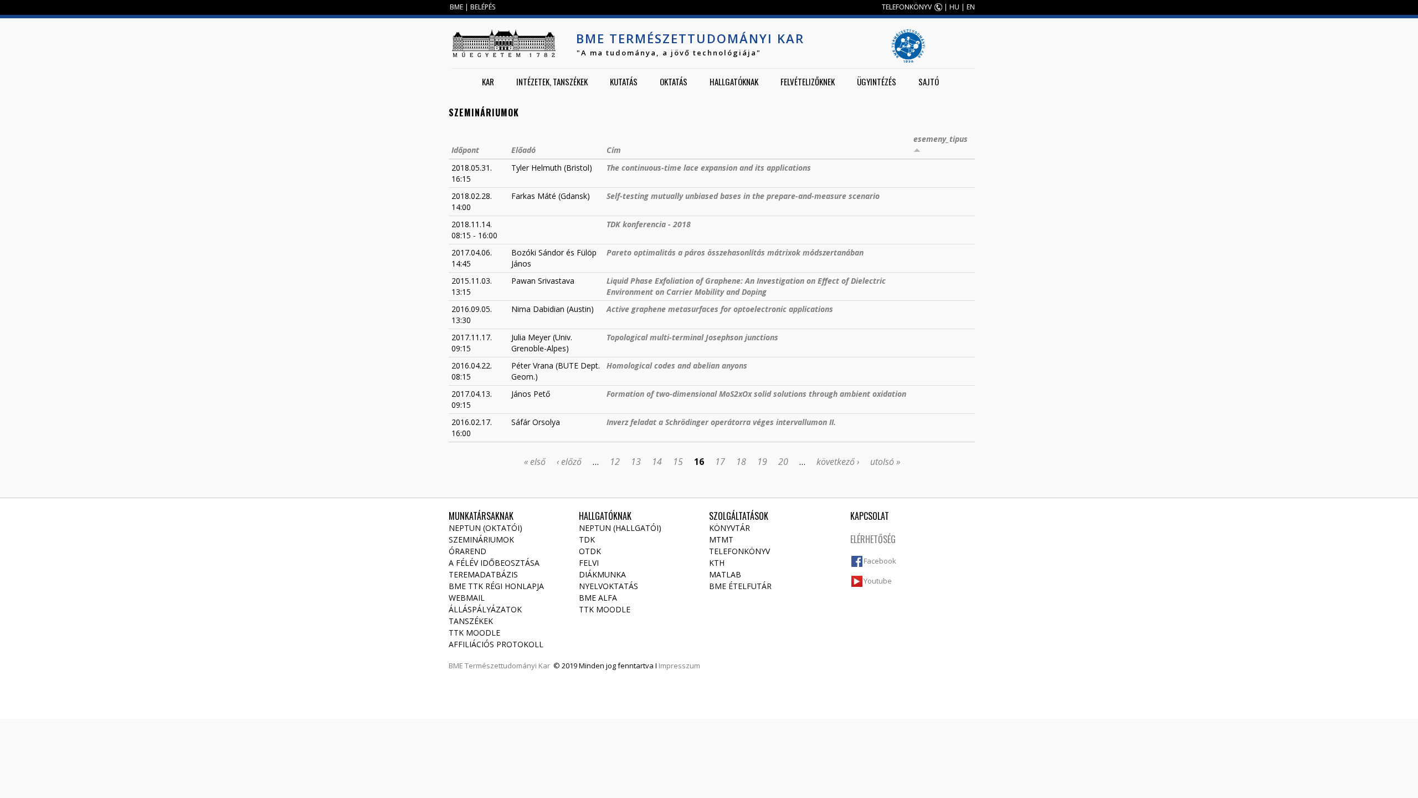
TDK (587, 539)
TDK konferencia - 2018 (649, 224)
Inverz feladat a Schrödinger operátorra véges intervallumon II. (721, 422)
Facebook (880, 561)
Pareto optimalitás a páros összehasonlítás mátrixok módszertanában (735, 252)
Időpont (465, 150)
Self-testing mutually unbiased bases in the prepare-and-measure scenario (743, 196)
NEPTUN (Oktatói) (485, 528)
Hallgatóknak (734, 81)
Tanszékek (471, 621)
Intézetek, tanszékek (552, 81)
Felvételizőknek (807, 81)
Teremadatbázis (483, 574)
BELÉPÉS (482, 7)
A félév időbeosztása (494, 562)
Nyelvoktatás (608, 586)
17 (720, 462)
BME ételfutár (740, 586)
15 (678, 462)
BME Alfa (598, 597)
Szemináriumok (481, 539)
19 (762, 462)
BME (456, 7)
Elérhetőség (873, 539)
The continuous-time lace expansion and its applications (709, 167)
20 (783, 462)
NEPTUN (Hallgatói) (620, 528)
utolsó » (885, 462)
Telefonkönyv (739, 551)
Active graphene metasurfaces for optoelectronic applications (720, 309)
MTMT (721, 539)
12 (615, 462)
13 (636, 462)
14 (657, 462)
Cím (614, 150)
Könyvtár (729, 528)
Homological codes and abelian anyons (677, 365)
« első (535, 462)
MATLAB (725, 574)
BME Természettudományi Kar (690, 38)
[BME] (503, 43)
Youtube (878, 581)
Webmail (467, 597)
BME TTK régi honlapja (496, 586)
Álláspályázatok (485, 609)
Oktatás (673, 81)
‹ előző (569, 462)
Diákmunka (602, 574)
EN (971, 7)
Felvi (589, 562)
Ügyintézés (876, 81)
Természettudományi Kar (507, 666)
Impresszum (679, 666)
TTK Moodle (474, 632)
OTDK (590, 551)
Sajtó (928, 81)
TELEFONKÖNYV (907, 7)
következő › (837, 462)
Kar (488, 81)
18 (741, 462)
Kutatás (624, 81)
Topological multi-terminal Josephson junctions (692, 337)
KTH (717, 562)
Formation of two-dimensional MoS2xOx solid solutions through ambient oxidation (756, 393)
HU (954, 7)
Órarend (467, 551)
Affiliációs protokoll (496, 644)
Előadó (523, 150)
